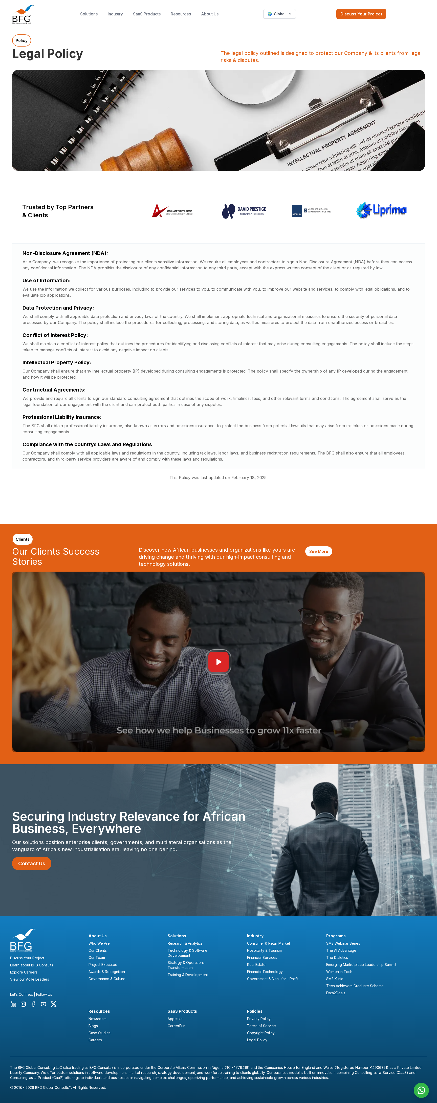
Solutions (89, 13)
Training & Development (188, 974)
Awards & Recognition (107, 971)
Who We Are (99, 943)
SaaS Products (147, 13)
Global (277, 14)
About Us (210, 13)
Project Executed (103, 964)
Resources (181, 13)
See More (318, 551)
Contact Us (31, 863)
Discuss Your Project (361, 13)
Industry (115, 13)
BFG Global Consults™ (53, 1087)
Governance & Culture (107, 979)
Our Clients (98, 950)
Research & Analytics (185, 943)
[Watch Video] (218, 662)
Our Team (97, 957)
